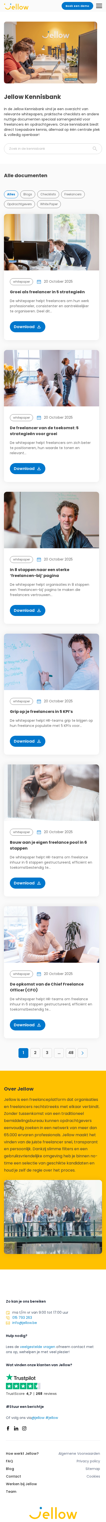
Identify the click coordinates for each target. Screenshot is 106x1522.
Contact (13, 1476)
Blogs (27, 194)
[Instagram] (24, 1428)
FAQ (9, 1461)
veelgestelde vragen (37, 1346)
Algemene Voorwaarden (79, 1453)
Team (11, 1491)
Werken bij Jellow (21, 1484)
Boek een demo (77, 6)
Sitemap (93, 1468)
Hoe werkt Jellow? (22, 1453)
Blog (10, 1468)
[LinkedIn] (16, 1428)
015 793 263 (22, 1317)
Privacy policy (88, 1461)
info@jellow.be (24, 1322)
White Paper (49, 204)
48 (70, 1052)
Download (24, 327)
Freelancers (73, 194)
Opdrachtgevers (19, 204)
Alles (11, 194)
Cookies (93, 1476)
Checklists (48, 194)
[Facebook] (8, 1428)
